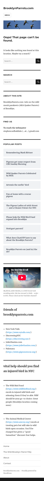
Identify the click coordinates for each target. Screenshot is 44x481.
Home (6, 446)
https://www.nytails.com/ (19, 332)
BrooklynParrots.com (18, 8)
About (6, 458)
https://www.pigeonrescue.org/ (21, 352)
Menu (7, 15)
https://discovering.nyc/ (18, 339)
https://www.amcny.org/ (18, 422)
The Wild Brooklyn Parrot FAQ (17, 452)
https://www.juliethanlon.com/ (21, 345)
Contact (7, 463)
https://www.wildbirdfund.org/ (21, 389)
